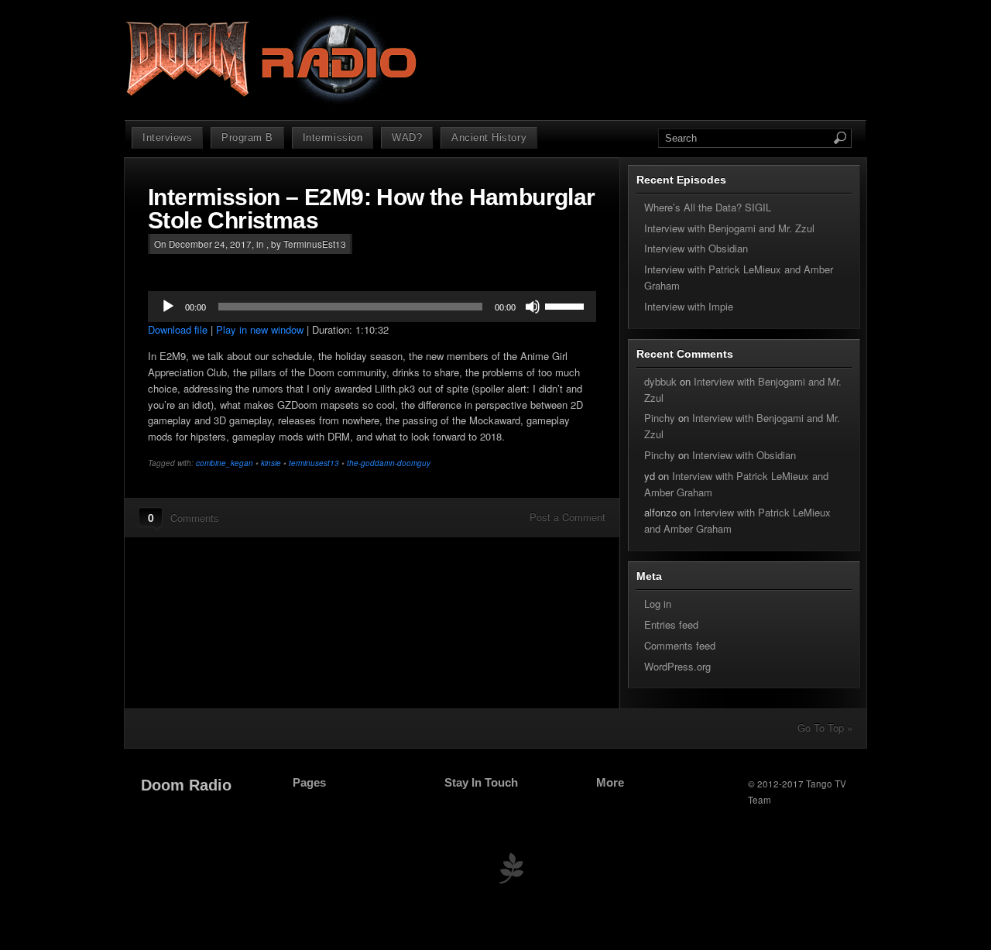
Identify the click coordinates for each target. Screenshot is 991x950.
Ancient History (488, 137)
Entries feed (671, 624)
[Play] (168, 306)
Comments (194, 517)
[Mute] (532, 306)
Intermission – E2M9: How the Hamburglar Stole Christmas (371, 208)
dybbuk (660, 381)
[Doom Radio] (273, 101)
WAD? (407, 137)
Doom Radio (186, 785)
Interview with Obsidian (696, 248)
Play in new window (259, 329)
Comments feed (679, 645)
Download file (177, 329)
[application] (372, 306)
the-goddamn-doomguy (388, 463)
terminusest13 (314, 463)
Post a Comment (567, 516)
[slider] (566, 305)
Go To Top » (824, 727)
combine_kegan (224, 463)
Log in (657, 603)
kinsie (271, 463)
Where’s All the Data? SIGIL (707, 207)
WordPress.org (677, 666)
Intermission (332, 137)
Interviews (167, 137)
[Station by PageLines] (511, 871)
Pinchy (659, 417)
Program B (247, 137)
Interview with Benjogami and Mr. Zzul (729, 228)
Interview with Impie (688, 306)
